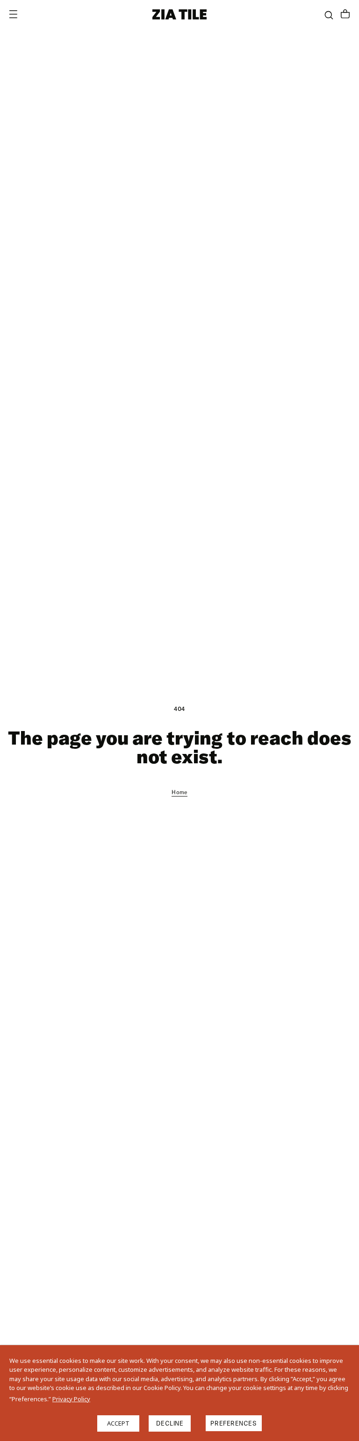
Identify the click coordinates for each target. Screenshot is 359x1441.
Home (179, 792)
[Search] (328, 15)
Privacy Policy (71, 1399)
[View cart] (345, 15)
